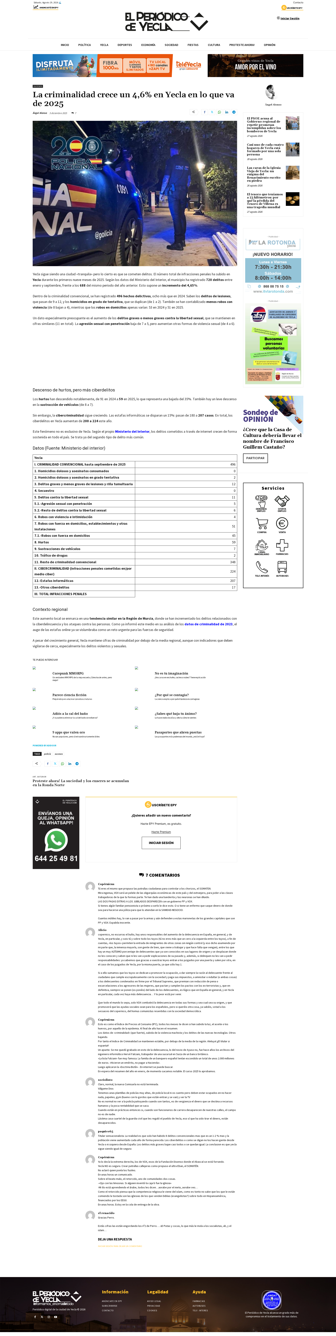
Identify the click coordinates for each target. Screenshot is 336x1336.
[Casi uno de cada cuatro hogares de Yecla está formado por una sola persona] (292, 149)
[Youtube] (55, 1317)
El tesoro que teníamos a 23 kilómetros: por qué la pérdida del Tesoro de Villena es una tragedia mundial (265, 201)
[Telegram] (234, 112)
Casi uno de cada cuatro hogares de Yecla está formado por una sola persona (265, 149)
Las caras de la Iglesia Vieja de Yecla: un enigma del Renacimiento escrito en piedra (264, 174)
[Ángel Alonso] (273, 91)
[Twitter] (212, 112)
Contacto (298, 2)
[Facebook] (204, 112)
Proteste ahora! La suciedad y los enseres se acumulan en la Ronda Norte (81, 783)
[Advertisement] (135, 358)
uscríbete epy (294, 8)
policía (47, 753)
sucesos (59, 753)
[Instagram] (48, 1317)
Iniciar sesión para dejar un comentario (120, 1246)
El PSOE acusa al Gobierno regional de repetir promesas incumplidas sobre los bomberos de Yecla (264, 125)
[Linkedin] (227, 112)
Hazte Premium (161, 831)
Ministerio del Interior (132, 431)
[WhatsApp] (219, 112)
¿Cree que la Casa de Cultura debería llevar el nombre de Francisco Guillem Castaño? (272, 438)
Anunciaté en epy (48, 7)
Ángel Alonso (40, 113)
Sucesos (37, 86)
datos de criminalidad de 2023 (209, 624)
